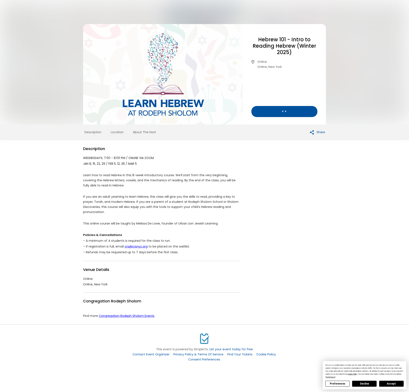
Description (93, 132)
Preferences (337, 383)
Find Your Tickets (239, 354)
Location (117, 132)
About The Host (144, 132)
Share (320, 132)
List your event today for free (231, 349)
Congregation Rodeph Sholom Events (126, 316)
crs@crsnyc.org (136, 246)
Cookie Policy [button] (352, 374)
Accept (391, 383)
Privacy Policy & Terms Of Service (198, 354)
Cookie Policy (266, 354)
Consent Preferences (204, 359)
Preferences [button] (330, 377)
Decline (364, 383)
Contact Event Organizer (151, 354)
